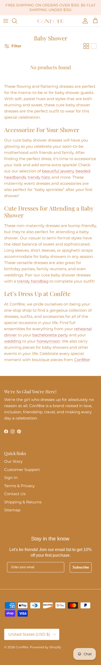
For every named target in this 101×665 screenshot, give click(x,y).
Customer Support (22, 469)
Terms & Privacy (19, 485)
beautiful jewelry (58, 171)
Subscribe (81, 567)
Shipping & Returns (22, 502)
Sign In (11, 477)
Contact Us (14, 493)
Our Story (13, 461)
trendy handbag (32, 281)
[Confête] (50, 20)
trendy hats (39, 177)
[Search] (17, 21)
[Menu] (5, 21)
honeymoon (48, 341)
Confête (22, 647)
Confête (81, 359)
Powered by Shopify (45, 647)
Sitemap (12, 509)
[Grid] (86, 46)
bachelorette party (50, 334)
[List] (94, 46)
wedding (12, 341)
